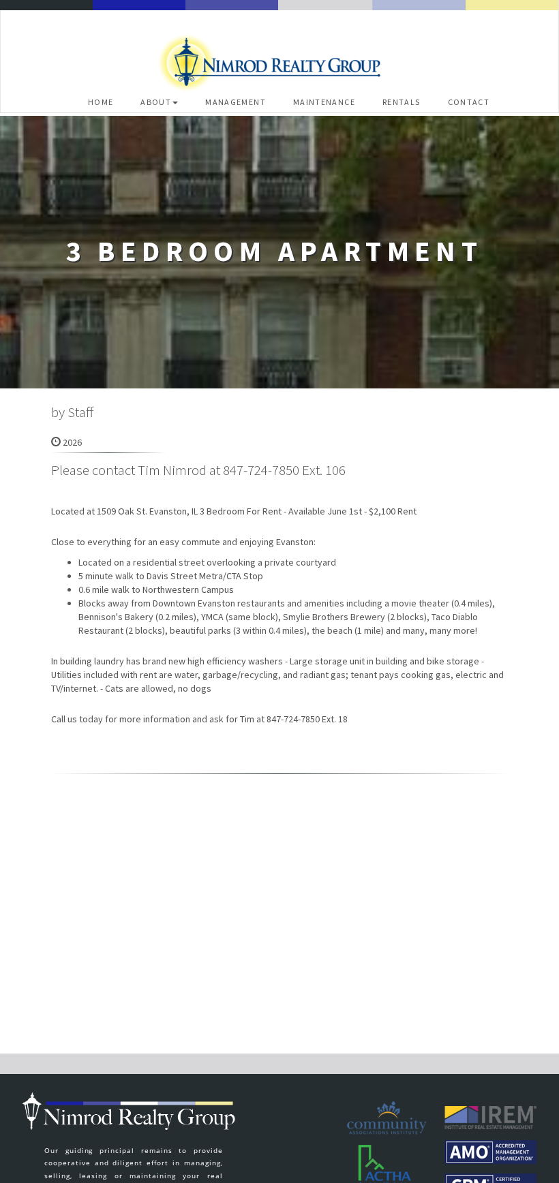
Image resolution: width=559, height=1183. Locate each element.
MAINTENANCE (324, 102)
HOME (101, 102)
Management (235, 102)
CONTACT (469, 102)
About (155, 102)
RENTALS (401, 102)
